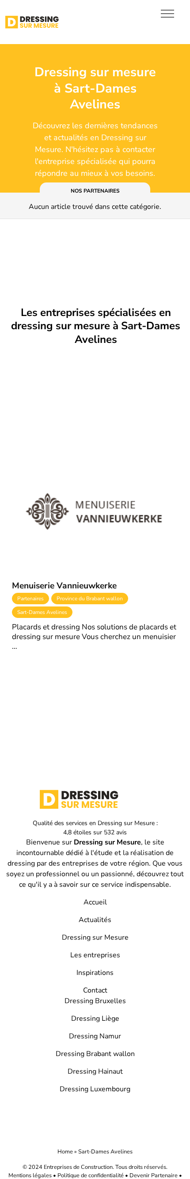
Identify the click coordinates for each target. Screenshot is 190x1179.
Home (65, 1152)
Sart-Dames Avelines (42, 612)
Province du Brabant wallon (90, 598)
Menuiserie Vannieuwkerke (64, 585)
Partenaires (30, 598)
